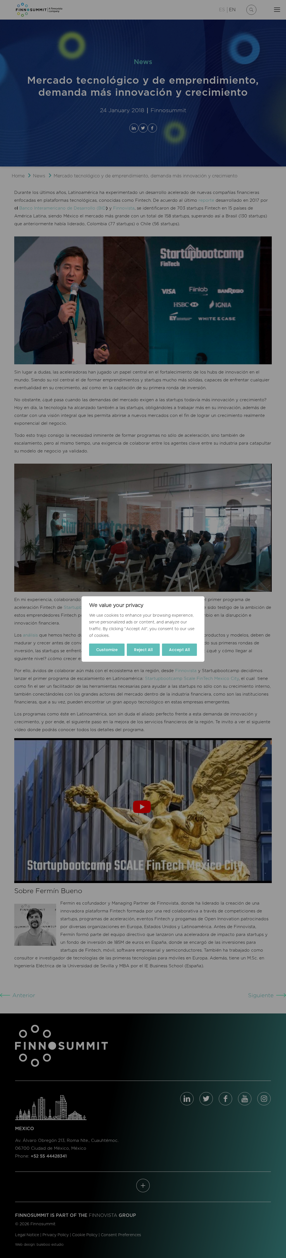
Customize (107, 650)
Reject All (143, 650)
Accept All (179, 650)
